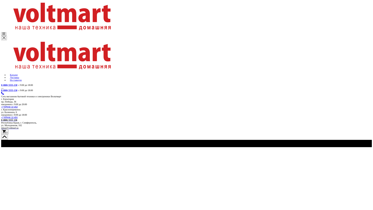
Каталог (14, 75)
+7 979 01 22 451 (9, 117)
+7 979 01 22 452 (9, 107)
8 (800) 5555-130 (9, 85)
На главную (16, 80)
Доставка (14, 77)
